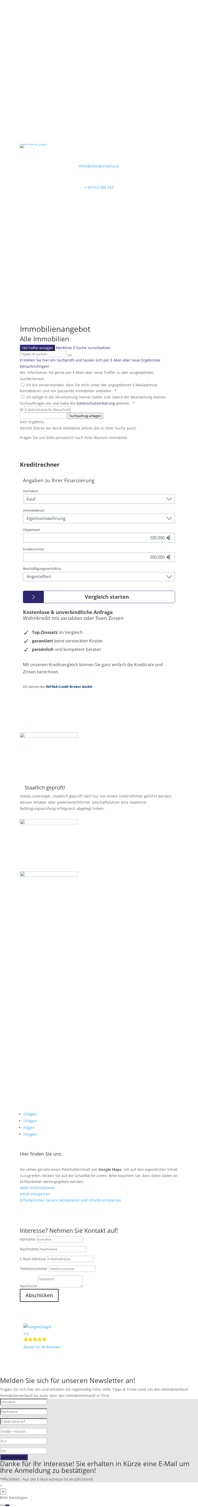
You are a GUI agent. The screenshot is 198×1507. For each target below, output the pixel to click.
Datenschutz (34, 1074)
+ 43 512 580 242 (99, 187)
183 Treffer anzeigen (37, 347)
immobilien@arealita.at (99, 166)
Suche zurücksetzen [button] (93, 347)
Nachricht (28, 1285)
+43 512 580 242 (34, 976)
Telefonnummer (34, 1268)
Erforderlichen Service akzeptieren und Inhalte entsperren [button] (70, 1200)
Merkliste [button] (65, 347)
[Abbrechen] (2, 1505)
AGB (27, 1083)
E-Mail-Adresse (33, 1258)
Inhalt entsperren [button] (35, 1193)
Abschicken (39, 1295)
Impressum (33, 1066)
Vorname (27, 1239)
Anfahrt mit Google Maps (56, 1215)
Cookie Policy (34, 1091)
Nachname (29, 1249)
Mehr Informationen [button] (37, 1187)
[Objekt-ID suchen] (70, 355)
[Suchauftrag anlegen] (7, 1505)
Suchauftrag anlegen (85, 415)
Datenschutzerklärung (96, 403)
